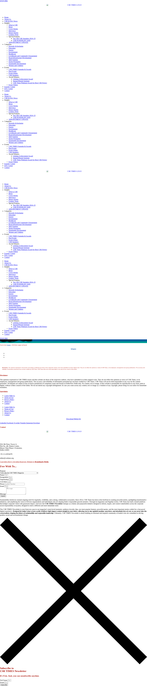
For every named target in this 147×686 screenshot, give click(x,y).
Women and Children (16, 65)
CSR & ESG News (11, 21)
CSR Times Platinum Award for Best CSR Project (30, 83)
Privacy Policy (9, 400)
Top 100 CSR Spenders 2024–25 (24, 38)
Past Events (12, 71)
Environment (13, 52)
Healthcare (12, 54)
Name (2, 475)
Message (3, 494)
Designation (4, 477)
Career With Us (9, 396)
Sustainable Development (17, 64)
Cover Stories (13, 29)
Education (12, 48)
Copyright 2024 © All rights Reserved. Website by (24, 462)
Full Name (4, 680)
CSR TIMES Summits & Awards (20, 69)
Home (6, 17)
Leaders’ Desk (13, 35)
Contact (7, 91)
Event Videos (13, 85)
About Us (7, 19)
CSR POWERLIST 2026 (21, 40)
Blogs (11, 27)
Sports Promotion (14, 62)
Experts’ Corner (9, 87)
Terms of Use (8, 398)
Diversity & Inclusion (16, 46)
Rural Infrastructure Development (20, 58)
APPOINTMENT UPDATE (18, 42)
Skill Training (13, 60)
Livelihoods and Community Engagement (23, 56)
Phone (2, 484)
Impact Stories (13, 33)
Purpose (2, 471)
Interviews (12, 31)
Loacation (3, 482)
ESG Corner (8, 89)
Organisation (4, 479)
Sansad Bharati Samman (21, 81)
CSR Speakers (14, 75)
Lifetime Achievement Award (23, 79)
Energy (11, 50)
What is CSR (13, 25)
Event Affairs (13, 73)
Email (2, 486)
